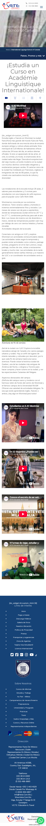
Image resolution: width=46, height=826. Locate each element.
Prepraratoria (23, 704)
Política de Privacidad (24, 630)
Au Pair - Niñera (23, 697)
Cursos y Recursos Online (23, 723)
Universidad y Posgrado (23, 708)
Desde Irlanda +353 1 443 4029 (23, 787)
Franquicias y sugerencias (23, 637)
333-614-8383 (33, 3)
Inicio (8, 50)
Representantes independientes (24, 726)
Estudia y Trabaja (24, 693)
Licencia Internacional (24, 649)
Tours (23, 715)
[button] (40, 820)
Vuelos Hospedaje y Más (23, 719)
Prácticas (23, 711)
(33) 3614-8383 (23, 776)
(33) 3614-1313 (23, 779)
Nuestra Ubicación (23, 626)
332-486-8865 (33, 6)
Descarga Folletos (23, 619)
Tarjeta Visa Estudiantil (23, 645)
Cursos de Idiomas (23, 689)
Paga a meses (23, 615)
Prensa (23, 634)
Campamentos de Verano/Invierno (24, 700)
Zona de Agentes (24, 641)
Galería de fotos (23, 622)
